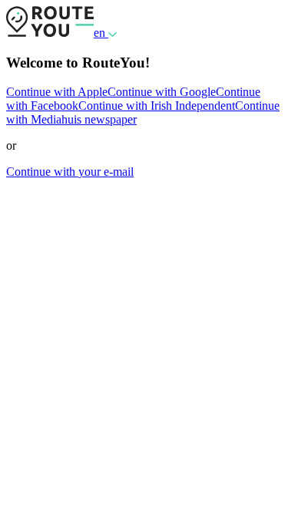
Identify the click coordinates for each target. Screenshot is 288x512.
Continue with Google (162, 91)
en (101, 32)
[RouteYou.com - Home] (50, 32)
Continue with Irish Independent (156, 105)
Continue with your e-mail (70, 171)
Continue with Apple (57, 91)
